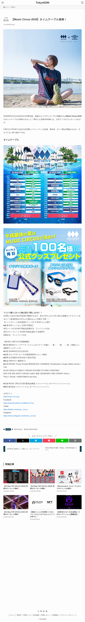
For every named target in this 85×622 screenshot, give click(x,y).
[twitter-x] (39, 611)
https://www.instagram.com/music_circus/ (19, 416)
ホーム (12, 615)
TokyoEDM (42, 2)
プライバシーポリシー (67, 615)
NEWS (8, 429)
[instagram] (41, 611)
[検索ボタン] (82, 2)
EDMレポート (45, 615)
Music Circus (18, 429)
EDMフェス (27, 615)
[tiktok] (44, 611)
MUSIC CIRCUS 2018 (30, 429)
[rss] (46, 611)
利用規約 (55, 615)
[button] (9, 440)
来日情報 (36, 615)
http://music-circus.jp (11, 397)
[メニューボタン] (2, 2)
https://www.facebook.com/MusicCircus (18, 403)
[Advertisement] (42, 557)
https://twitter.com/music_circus (15, 409)
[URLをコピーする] (75, 440)
